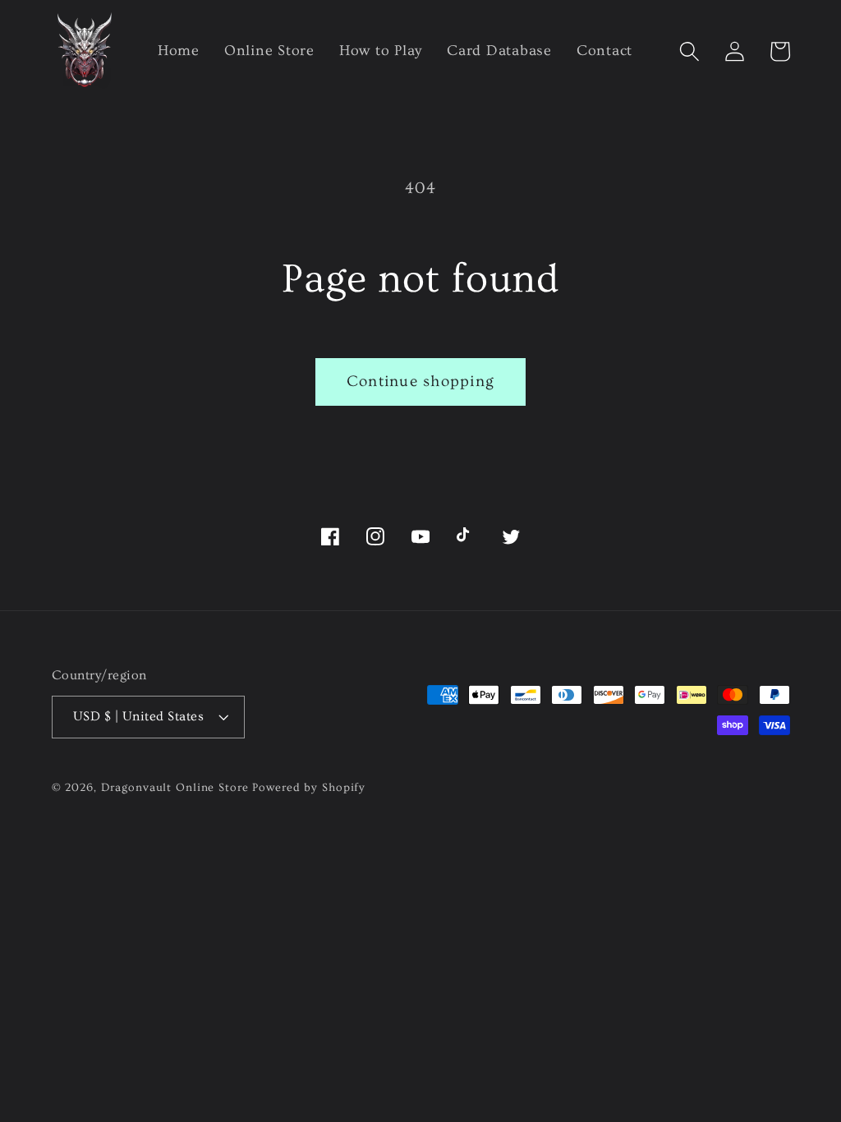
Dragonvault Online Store (175, 787)
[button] (689, 51)
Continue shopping (420, 381)
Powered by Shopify (308, 787)
